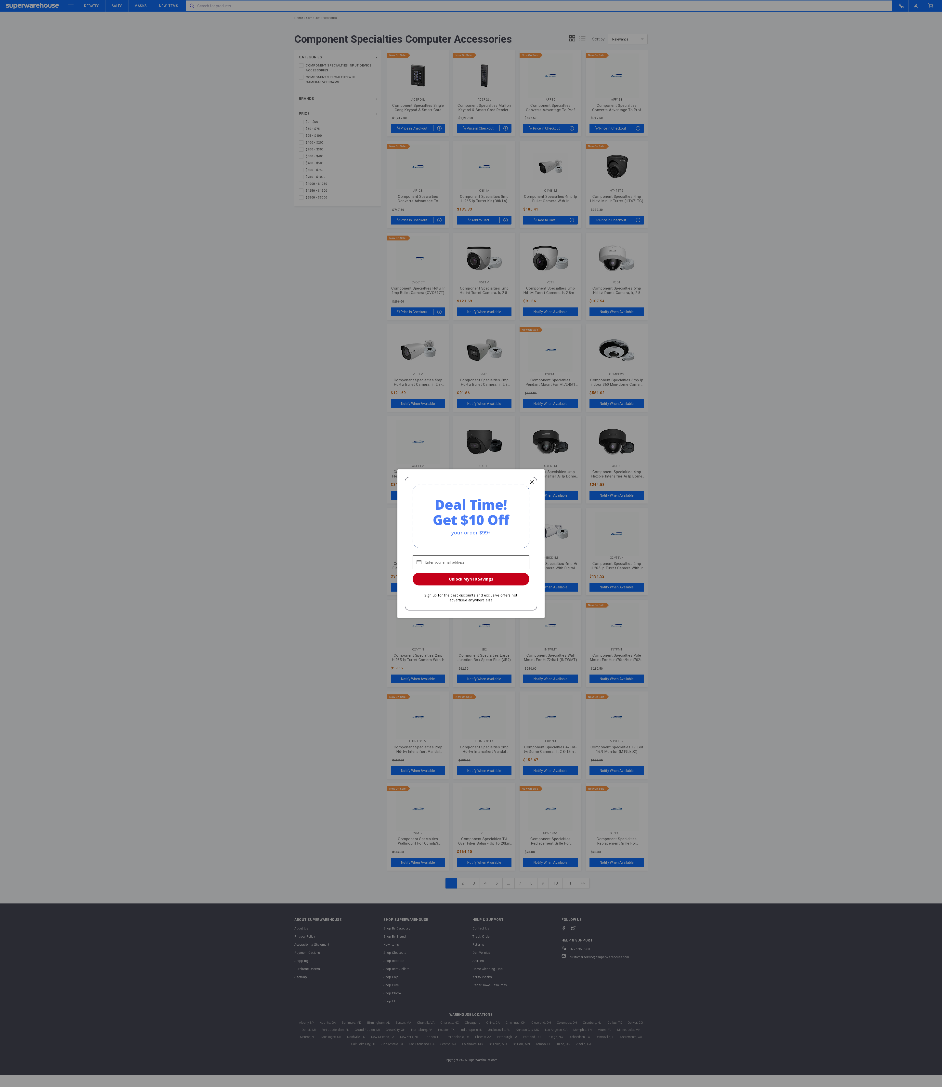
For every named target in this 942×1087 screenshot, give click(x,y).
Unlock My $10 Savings (471, 579)
